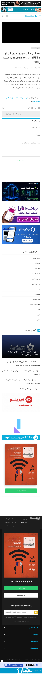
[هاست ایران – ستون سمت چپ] (21, 191)
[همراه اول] (21, 670)
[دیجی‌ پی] (21, 3)
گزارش (38, 315)
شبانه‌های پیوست (35, 304)
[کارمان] (21, 423)
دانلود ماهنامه (21, 588)
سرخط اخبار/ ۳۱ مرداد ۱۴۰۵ (28, 389)
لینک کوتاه (8, 114)
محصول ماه (37, 294)
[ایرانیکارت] (21, 665)
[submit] (36, 612)
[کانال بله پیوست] (21, 9)
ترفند (39, 289)
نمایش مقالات (21, 595)
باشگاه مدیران (36, 258)
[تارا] (21, 213)
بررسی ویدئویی (36, 279)
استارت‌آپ (37, 263)
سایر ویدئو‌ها (26, 68)
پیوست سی (36, 48)
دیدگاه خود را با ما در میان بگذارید (31, 143)
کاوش (38, 310)
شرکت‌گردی (37, 268)
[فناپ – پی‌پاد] (21, 234)
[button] (40, 16)
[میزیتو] (21, 402)
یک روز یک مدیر (36, 274)
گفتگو (38, 320)
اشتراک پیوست (21, 491)
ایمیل (38, 135)
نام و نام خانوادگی (35, 127)
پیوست (22, 660)
